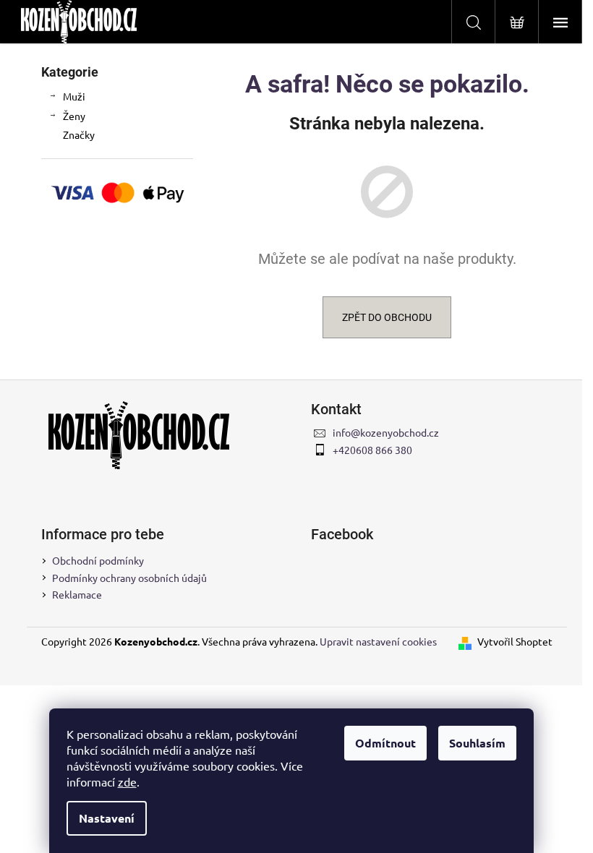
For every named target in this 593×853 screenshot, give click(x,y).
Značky (79, 134)
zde (127, 781)
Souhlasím (477, 742)
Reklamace (77, 594)
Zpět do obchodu (387, 317)
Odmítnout (385, 742)
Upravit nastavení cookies (378, 641)
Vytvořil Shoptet (515, 641)
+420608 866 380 (372, 449)
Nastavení (107, 818)
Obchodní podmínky (98, 560)
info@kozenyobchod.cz (386, 432)
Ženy (74, 115)
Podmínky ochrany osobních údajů (129, 577)
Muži (74, 96)
